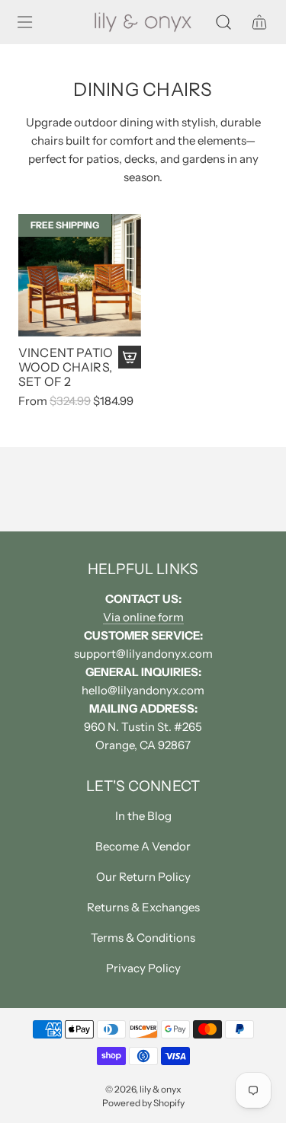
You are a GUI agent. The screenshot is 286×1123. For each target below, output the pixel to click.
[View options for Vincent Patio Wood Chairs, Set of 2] (129, 357)
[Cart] (259, 22)
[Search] (223, 22)
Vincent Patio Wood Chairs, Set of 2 (65, 367)
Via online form (143, 617)
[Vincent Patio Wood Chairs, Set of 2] (79, 275)
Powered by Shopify (143, 1103)
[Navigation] (24, 22)
